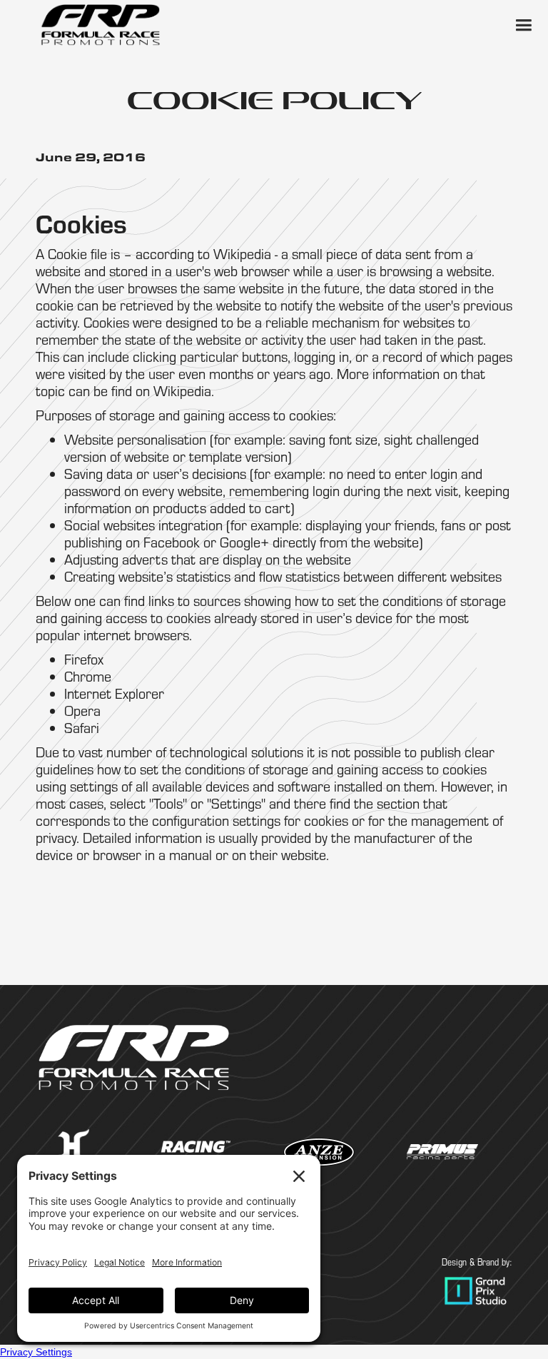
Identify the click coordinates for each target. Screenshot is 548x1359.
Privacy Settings (36, 1352)
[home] (100, 25)
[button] (523, 25)
